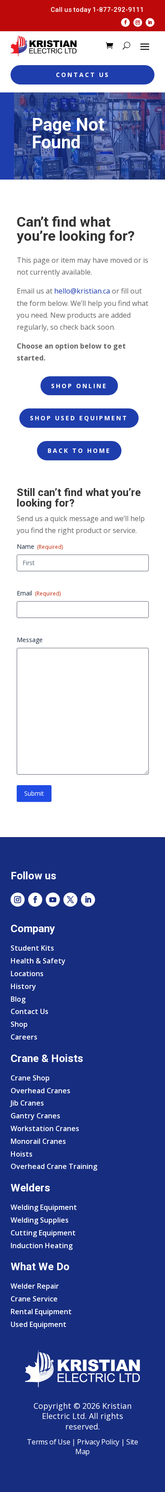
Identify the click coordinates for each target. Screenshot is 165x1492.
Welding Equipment (44, 1207)
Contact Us (83, 74)
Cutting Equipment (43, 1233)
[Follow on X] (70, 900)
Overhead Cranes (40, 1090)
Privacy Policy (98, 1442)
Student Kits (32, 948)
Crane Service (34, 1299)
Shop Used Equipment (79, 418)
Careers (24, 1037)
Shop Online (79, 386)
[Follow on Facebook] (125, 22)
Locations (27, 973)
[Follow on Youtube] (53, 900)
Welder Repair (35, 1286)
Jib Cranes (27, 1103)
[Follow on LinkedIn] (150, 22)
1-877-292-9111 (118, 10)
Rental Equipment (41, 1311)
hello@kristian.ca (82, 291)
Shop (19, 1024)
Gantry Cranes (35, 1116)
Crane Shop (30, 1078)
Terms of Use (48, 1442)
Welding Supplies (40, 1220)
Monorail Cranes (38, 1141)
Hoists (22, 1154)
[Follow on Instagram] (137, 22)
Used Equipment (38, 1324)
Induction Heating (42, 1245)
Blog (18, 999)
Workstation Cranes (45, 1128)
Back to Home (79, 450)
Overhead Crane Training (54, 1166)
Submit (34, 793)
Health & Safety (38, 961)
